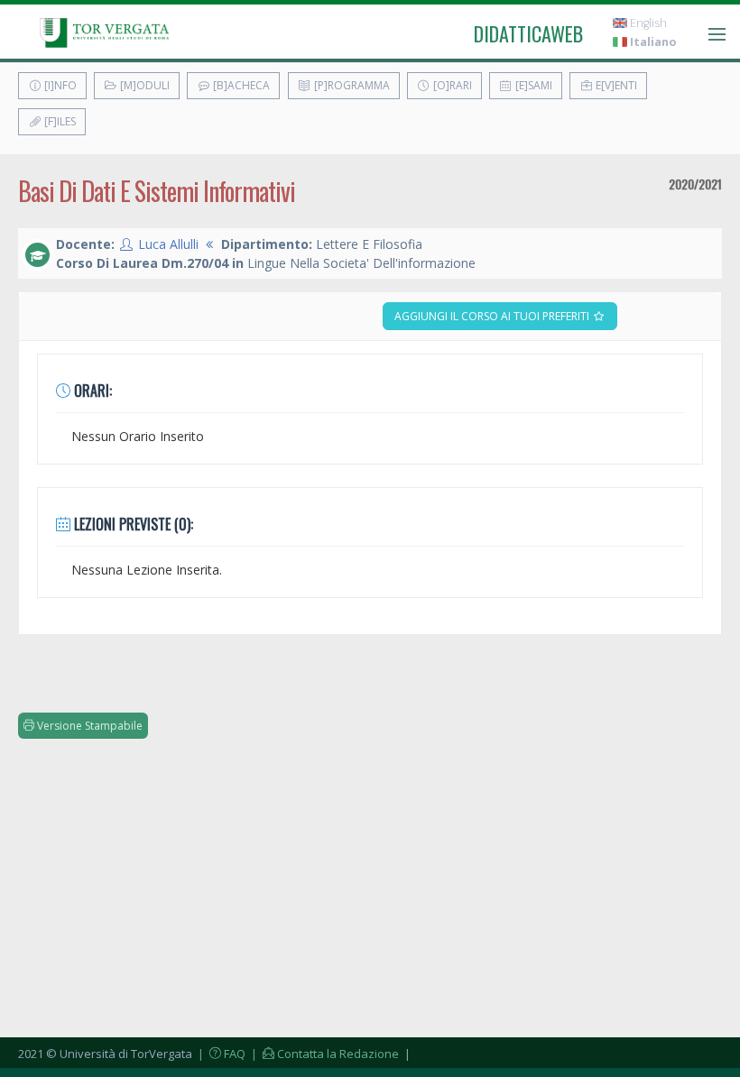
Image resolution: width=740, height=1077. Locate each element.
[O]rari (451, 85)
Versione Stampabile (88, 725)
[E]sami (532, 85)
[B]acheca (240, 85)
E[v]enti (615, 85)
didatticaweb (528, 33)
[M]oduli (143, 85)
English (647, 23)
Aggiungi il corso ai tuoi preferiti (493, 316)
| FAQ (220, 1053)
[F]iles (59, 121)
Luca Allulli (168, 244)
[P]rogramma (350, 85)
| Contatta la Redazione (323, 1053)
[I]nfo (59, 85)
